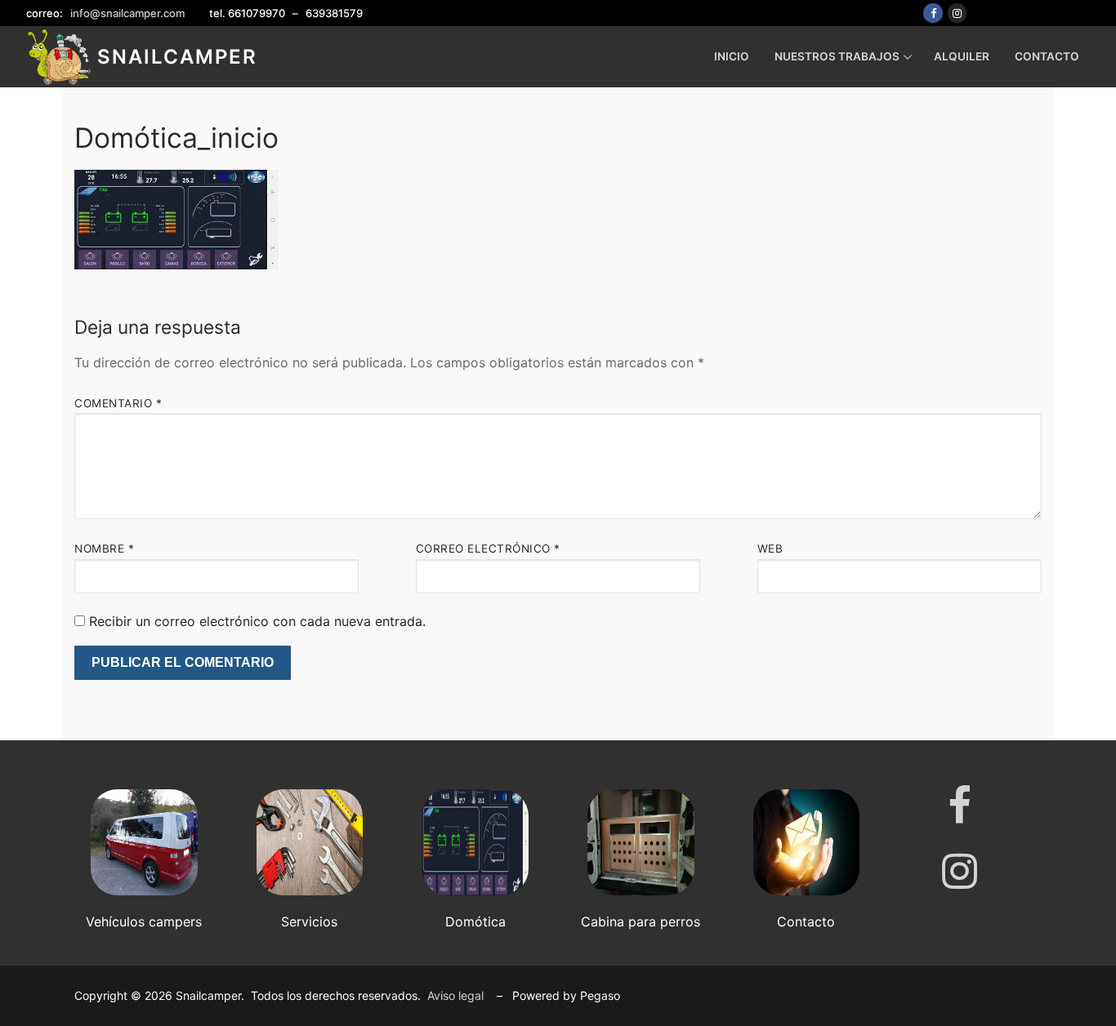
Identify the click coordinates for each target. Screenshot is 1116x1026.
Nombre (104, 548)
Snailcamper (177, 57)
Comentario (118, 403)
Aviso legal (455, 995)
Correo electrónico (488, 548)
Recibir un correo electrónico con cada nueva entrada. (257, 621)
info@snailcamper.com (127, 13)
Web (770, 548)
